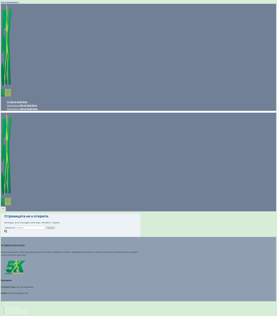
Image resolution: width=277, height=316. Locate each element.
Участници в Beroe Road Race (22, 105)
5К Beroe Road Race (17, 102)
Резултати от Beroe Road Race (22, 109)
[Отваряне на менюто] (3, 209)
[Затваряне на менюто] (1, 303)
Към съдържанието (10, 2)
